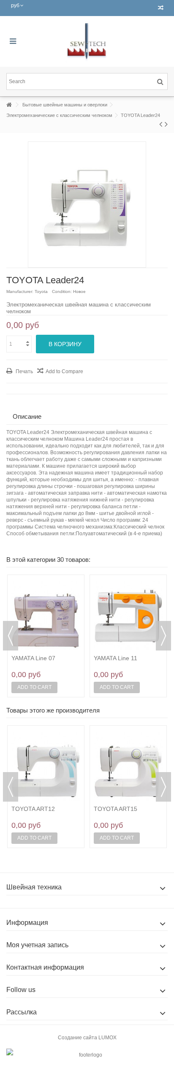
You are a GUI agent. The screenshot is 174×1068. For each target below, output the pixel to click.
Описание (27, 416)
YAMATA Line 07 (33, 658)
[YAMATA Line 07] (45, 615)
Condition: (62, 291)
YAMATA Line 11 (115, 658)
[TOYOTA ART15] (128, 766)
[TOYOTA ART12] (45, 766)
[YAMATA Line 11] (128, 615)
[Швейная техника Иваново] (87, 41)
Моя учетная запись (37, 945)
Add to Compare (64, 371)
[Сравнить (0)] (160, 8)
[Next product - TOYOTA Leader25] (166, 124)
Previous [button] (10, 636)
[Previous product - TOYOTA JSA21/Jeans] (160, 124)
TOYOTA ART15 (115, 808)
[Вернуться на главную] (8, 105)
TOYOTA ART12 (33, 808)
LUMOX (107, 1038)
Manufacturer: (19, 291)
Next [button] (163, 636)
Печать (23, 371)
